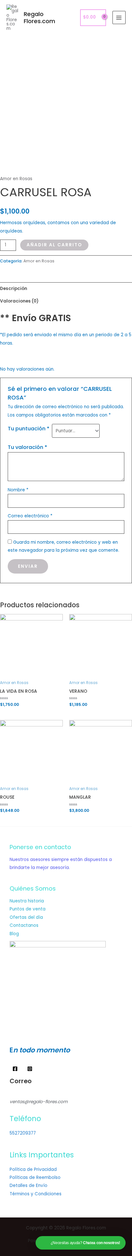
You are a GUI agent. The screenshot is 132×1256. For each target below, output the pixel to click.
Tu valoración (27, 447)
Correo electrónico (30, 516)
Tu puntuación (28, 428)
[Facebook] (15, 1068)
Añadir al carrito (54, 245)
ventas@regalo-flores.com (39, 1102)
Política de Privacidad (33, 1169)
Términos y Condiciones (36, 1194)
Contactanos (24, 925)
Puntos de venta (27, 909)
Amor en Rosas (16, 179)
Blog (14, 934)
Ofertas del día (26, 917)
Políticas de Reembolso (35, 1177)
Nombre (18, 490)
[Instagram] (29, 1068)
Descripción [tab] (13, 288)
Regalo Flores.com (39, 17)
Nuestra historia (27, 901)
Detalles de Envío (28, 1185)
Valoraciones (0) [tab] (19, 301)
